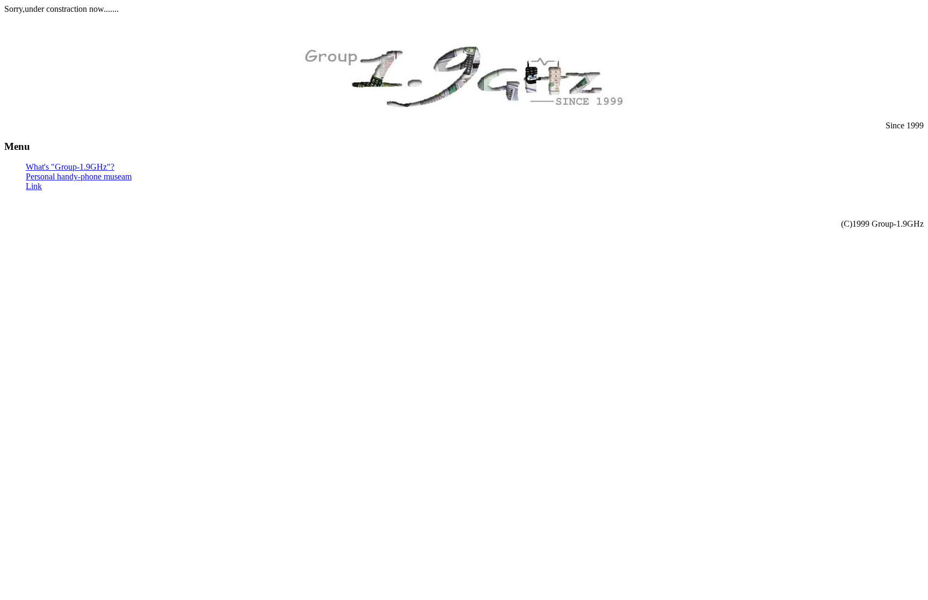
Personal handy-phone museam (79, 176)
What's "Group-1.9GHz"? (70, 166)
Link (34, 186)
